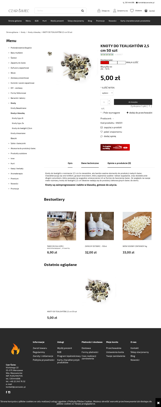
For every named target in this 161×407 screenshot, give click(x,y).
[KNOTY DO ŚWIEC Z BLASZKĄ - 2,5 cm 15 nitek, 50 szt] (50, 53)
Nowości (14, 183)
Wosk (13, 73)
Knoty (13, 103)
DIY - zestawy (17, 88)
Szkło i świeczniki (18, 143)
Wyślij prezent (64, 348)
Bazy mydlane (17, 53)
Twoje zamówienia (115, 356)
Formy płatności (90, 352)
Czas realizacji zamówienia (89, 357)
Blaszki (14, 138)
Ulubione (136, 10)
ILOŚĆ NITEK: (107, 87)
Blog (133, 356)
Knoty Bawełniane (18, 108)
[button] (111, 127)
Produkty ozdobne (19, 153)
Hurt (13, 163)
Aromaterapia (17, 173)
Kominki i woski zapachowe (22, 83)
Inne (12, 158)
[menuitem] (15, 20)
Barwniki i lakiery (18, 98)
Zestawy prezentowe (20, 78)
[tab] (70, 163)
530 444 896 (129, 3)
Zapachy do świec (18, 63)
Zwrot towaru (40, 348)
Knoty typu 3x (18, 123)
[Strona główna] (18, 11)
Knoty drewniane (18, 133)
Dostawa (86, 348)
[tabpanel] (99, 179)
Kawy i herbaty (17, 168)
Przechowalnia (113, 348)
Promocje (15, 188)
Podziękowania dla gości (21, 48)
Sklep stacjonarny (140, 352)
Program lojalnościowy (69, 356)
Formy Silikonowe (18, 93)
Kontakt (135, 348)
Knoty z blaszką (18, 113)
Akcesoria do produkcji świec (23, 148)
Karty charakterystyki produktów (68, 361)
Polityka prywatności (43, 359)
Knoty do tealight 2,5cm (22, 128)
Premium (14, 178)
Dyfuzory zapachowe (20, 68)
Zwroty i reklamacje (43, 356)
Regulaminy (39, 352)
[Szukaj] (82, 10)
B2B (59, 352)
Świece (14, 58)
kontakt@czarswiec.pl (146, 3)
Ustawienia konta (115, 352)
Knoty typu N (17, 118)
